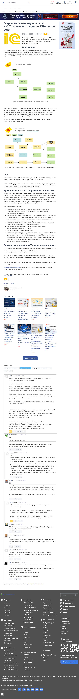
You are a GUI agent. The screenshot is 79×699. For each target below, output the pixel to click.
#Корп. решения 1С (10, 283)
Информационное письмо (12, 267)
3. (9, 535)
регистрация (31, 584)
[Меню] (3, 2)
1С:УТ (45, 633)
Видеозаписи (68, 603)
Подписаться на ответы (12, 368)
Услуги (26, 640)
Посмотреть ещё (30, 358)
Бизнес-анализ (28, 605)
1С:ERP (45, 625)
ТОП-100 (7, 613)
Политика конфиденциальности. (31, 680)
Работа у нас (64, 631)
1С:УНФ (45, 630)
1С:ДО (45, 640)
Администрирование (11, 638)
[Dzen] (32, 689)
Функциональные (9, 625)
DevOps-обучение (10, 651)
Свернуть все (8, 370)
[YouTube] (36, 689)
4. (9, 480)
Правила (63, 626)
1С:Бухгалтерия (48, 623)
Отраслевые (28, 662)
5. (10, 502)
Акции (26, 632)
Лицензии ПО (28, 660)
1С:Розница (47, 635)
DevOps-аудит (9, 653)
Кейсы (26, 642)
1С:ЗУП (45, 637)
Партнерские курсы (50, 615)
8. (9, 550)
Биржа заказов (69, 606)
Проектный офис (50, 655)
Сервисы (27, 637)
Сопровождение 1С (29, 628)
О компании (65, 618)
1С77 (44, 647)
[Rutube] (41, 689)
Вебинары (27, 647)
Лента (6, 608)
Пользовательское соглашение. (11, 680)
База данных (8, 635)
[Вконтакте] (24, 689)
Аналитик (46, 605)
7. (10, 453)
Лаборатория (9, 648)
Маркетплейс (48, 620)
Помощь (63, 628)
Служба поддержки (67, 640)
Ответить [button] (18, 431)
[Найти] (76, 595)
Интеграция (8, 640)
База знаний (8, 620)
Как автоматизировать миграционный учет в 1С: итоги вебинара (51, 311)
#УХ (4, 283)
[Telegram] (19, 689)
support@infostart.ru (68, 657)
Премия (6, 615)
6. (9, 524)
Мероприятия (68, 600)
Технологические (29, 667)
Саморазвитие (28, 622)
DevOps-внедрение (10, 656)
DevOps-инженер (49, 612)
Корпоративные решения (29, 653)
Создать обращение (69, 662)
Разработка (8, 633)
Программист (48, 603)
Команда (27, 615)
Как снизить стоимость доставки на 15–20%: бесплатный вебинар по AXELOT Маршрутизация (23, 313)
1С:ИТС (26, 635)
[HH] (28, 689)
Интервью (7, 610)
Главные (7, 605)
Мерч (65, 612)
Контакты (63, 633)
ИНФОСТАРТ (8, 276)
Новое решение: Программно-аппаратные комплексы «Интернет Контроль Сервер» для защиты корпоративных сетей (51, 341)
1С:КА (45, 628)
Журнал (7, 600)
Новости (7, 603)
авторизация (40, 584)
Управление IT (28, 617)
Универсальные (48, 642)
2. (9, 435)
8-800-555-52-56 (67, 655)
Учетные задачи (9, 628)
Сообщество (8, 643)
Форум (65, 609)
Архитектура (28, 619)
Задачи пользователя (11, 630)
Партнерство (28, 645)
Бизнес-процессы (30, 607)
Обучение (47, 600)
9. (9, 562)
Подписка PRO (9, 623)
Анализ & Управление (28, 601)
